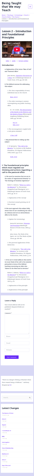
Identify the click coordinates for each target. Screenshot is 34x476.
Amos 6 (4, 419)
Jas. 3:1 (15, 122)
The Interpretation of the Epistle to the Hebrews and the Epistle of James (20, 112)
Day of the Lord (6, 465)
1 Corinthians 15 (6, 430)
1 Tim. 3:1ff (13, 135)
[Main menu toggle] (30, 7)
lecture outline (23, 61)
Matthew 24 (5, 454)
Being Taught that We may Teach (11, 6)
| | (17, 61)
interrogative (5, 442)
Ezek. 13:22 (13, 157)
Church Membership (7, 448)
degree (4, 425)
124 (10, 385)
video (7, 61)
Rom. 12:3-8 (13, 97)
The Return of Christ (7, 413)
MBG (3, 436)
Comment (8, 313)
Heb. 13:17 (16, 125)
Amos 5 (4, 460)
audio (14, 61)
